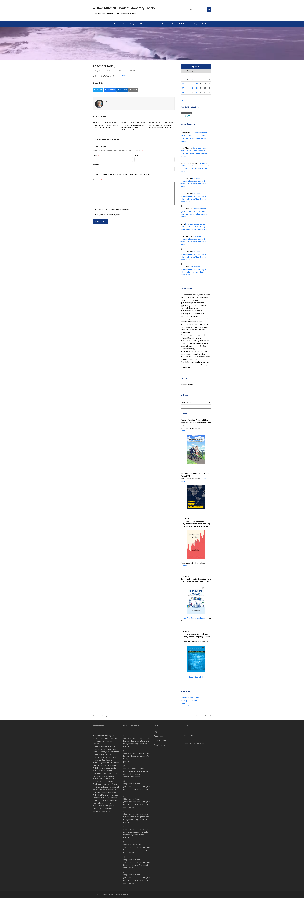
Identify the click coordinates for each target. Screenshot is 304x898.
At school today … (101, 716)
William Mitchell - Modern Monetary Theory (124, 8)
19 (192, 88)
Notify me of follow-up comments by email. (112, 209)
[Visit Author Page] (99, 103)
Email (137, 155)
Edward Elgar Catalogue (189, 618)
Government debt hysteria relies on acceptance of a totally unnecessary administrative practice (194, 227)
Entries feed (158, 736)
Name (96, 155)
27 (197, 92)
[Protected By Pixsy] (186, 117)
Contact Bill (188, 735)
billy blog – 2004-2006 (188, 700)
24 (183, 92)
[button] (98, 90)
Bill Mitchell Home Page (189, 698)
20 (197, 88)
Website (96, 165)
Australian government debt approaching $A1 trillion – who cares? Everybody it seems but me (194, 305)
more (124, 75)
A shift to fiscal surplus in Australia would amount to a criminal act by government (194, 365)
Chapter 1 (203, 618)
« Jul (182, 101)
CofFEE (183, 703)
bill (110, 71)
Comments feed (160, 740)
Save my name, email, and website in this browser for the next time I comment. (126, 174)
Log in (156, 731)
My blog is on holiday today (105, 122)
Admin (119, 71)
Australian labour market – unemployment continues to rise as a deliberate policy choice (194, 313)
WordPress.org (159, 745)
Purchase (184, 566)
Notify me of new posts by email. (108, 215)
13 (197, 83)
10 (183, 83)
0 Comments (131, 71)
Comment (97, 180)
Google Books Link (196, 677)
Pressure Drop (186, 706)
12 (192, 83)
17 (183, 88)
